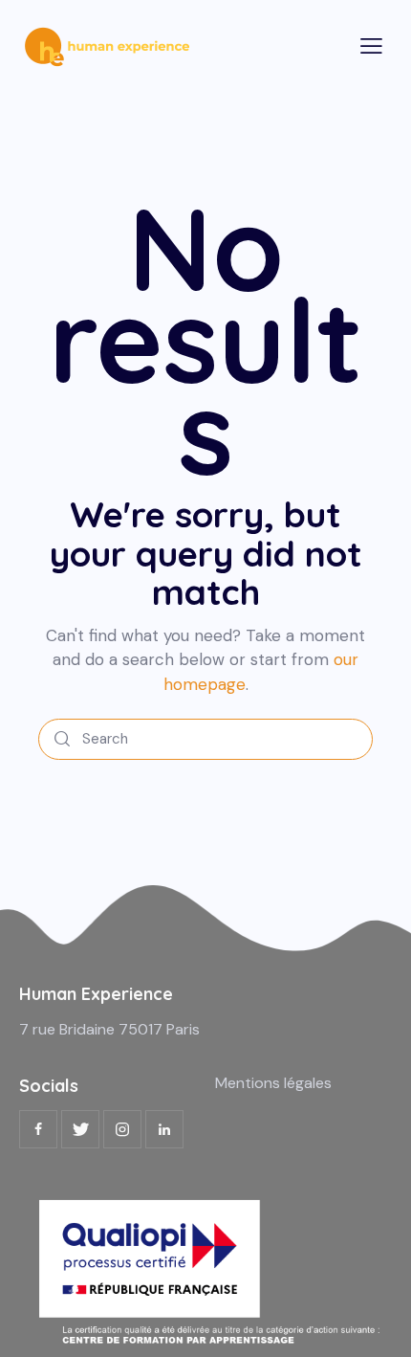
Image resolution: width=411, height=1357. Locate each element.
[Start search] (62, 739)
